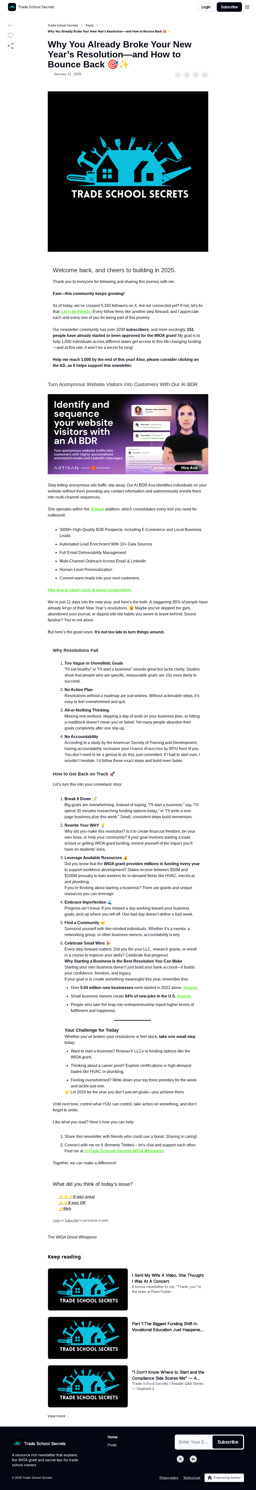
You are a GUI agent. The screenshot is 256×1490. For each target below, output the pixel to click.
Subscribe (229, 7)
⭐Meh (64, 1209)
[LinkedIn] (193, 1459)
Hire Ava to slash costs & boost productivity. (90, 590)
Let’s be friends (75, 311)
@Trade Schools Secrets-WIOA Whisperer (124, 1151)
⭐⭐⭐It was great (76, 1197)
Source (190, 988)
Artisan (97, 509)
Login (206, 7)
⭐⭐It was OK (72, 1203)
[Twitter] (180, 1459)
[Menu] (247, 6)
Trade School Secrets (63, 25)
